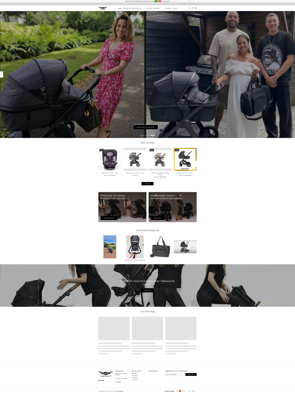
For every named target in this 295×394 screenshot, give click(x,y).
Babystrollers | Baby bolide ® (132, 8)
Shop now (147, 290)
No (159, 1)
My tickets (135, 377)
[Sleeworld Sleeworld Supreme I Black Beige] (160, 159)
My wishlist (135, 380)
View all (147, 183)
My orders (135, 375)
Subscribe (191, 374)
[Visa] (183, 391)
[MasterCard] (180, 391)
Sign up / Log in (192, 4)
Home (120, 8)
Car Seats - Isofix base (152, 8)
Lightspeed (120, 391)
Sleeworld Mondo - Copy (109, 173)
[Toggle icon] (190, 8)
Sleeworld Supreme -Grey (135, 173)
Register (134, 373)
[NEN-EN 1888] (169, 391)
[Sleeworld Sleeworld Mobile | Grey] (185, 159)
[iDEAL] (177, 391)
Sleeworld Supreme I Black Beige (160, 173)
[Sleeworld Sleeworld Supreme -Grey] (134, 159)
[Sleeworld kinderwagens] (102, 8)
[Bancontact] (185, 391)
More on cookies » (166, 1)
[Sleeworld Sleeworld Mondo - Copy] (109, 159)
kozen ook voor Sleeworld (145, 127)
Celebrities (168, 8)
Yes (156, 1)
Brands (175, 8)
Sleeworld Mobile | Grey (185, 173)
